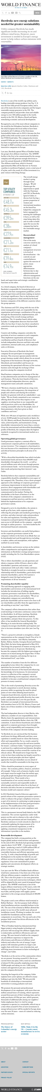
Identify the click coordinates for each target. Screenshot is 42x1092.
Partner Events (7, 1072)
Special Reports (29, 1072)
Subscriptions (28, 1067)
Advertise (4, 1067)
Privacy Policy (6, 1077)
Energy (3, 82)
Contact (26, 1062)
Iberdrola (4, 100)
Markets (10, 82)
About (3, 1062)
